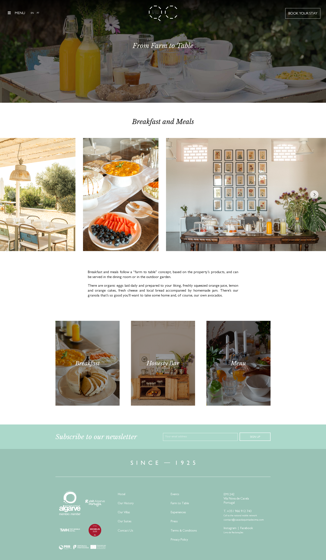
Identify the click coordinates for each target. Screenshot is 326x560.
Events (175, 494)
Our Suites (124, 521)
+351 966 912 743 (239, 511)
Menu (20, 13)
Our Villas (124, 512)
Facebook (246, 528)
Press (174, 521)
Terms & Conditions (184, 530)
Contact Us (125, 530)
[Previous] (12, 194)
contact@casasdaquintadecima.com (244, 520)
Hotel (121, 494)
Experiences (178, 512)
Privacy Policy (179, 540)
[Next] (314, 194)
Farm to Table (180, 503)
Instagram (230, 528)
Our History (126, 503)
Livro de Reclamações (233, 533)
